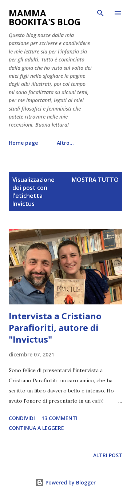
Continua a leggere (36, 427)
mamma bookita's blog (44, 17)
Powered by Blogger (70, 482)
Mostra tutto (95, 180)
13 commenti (59, 418)
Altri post (107, 455)
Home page (23, 142)
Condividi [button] (22, 418)
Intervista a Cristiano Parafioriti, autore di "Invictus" (55, 327)
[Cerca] (100, 13)
